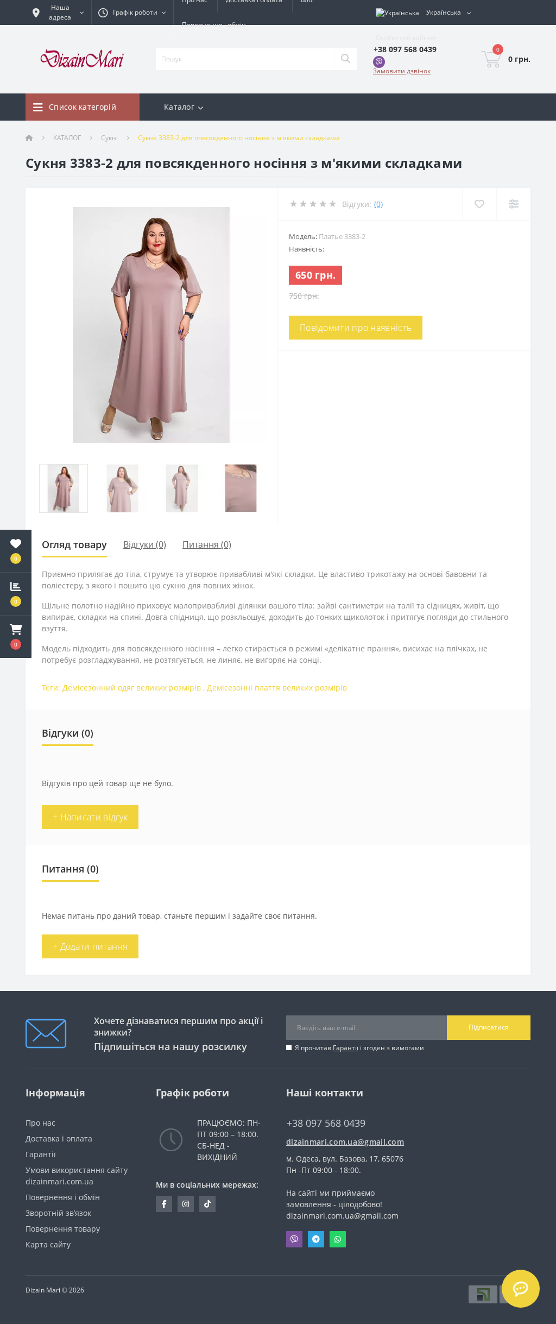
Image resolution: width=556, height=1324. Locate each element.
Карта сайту (48, 1244)
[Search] (345, 59)
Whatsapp (338, 1239)
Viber (294, 1239)
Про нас (40, 1123)
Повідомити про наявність (356, 328)
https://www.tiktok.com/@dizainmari (207, 1204)
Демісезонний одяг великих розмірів (131, 687)
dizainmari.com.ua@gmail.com (343, 1142)
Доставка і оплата (59, 1138)
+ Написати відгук (90, 817)
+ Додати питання (90, 946)
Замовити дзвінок (402, 71)
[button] (15, 637)
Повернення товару (63, 1228)
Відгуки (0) (144, 544)
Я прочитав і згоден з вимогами (359, 1047)
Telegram (316, 1239)
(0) (378, 204)
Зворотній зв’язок (58, 1213)
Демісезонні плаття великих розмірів (277, 687)
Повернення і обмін (214, 24)
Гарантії (345, 1047)
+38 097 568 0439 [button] (326, 1123)
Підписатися (489, 1027)
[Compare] (513, 204)
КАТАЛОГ (67, 137)
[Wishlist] (479, 204)
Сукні (109, 137)
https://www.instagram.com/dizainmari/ (186, 1204)
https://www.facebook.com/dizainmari (164, 1204)
